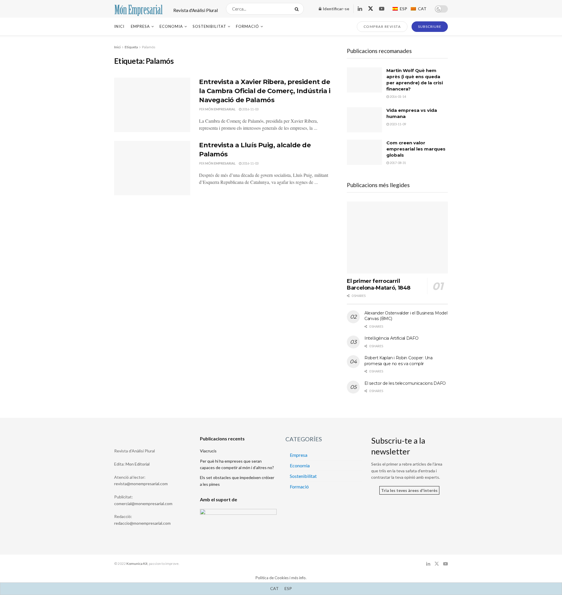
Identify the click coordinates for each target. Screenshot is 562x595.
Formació (247, 26)
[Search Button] (298, 9)
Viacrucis (208, 450)
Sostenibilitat (209, 26)
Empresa (140, 26)
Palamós (148, 47)
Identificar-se (335, 8)
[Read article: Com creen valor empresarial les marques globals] (364, 152)
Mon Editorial (138, 463)
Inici (119, 26)
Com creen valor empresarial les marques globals (416, 149)
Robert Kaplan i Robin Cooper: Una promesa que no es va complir (398, 360)
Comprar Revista (382, 26)
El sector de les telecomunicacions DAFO (405, 383)
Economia (171, 26)
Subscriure (429, 26)
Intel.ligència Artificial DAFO (391, 338)
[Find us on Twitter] (370, 8)
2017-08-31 (397, 163)
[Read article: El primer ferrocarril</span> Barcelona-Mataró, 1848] (397, 237)
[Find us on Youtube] (381, 9)
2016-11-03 (249, 109)
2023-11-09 (397, 124)
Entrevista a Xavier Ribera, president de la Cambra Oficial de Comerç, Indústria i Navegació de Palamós (264, 91)
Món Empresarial (220, 109)
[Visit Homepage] (138, 9)
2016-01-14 (397, 96)
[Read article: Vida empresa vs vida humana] (364, 119)
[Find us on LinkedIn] (360, 9)
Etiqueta (131, 47)
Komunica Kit (137, 563)
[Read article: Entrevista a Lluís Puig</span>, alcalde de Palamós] (152, 168)
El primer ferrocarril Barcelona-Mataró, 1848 (378, 284)
